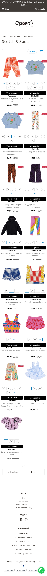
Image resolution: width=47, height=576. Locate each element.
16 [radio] (43, 242)
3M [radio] (3, 136)
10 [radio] (29, 88)
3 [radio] (19, 83)
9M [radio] (29, 388)
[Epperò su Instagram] (26, 520)
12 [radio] (35, 88)
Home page (23, 501)
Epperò (23, 561)
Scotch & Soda (15, 36)
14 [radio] (40, 88)
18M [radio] (9, 83)
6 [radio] (37, 83)
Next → (34, 472)
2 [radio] (14, 83)
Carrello (41, 9)
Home (4, 36)
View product (12, 93)
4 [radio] (8, 88)
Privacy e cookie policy (23, 508)
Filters (32, 51)
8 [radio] (42, 83)
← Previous (13, 472)
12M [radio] (3, 83)
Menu (7, 9)
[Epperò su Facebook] (21, 520)
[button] (41, 51)
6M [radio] (8, 136)
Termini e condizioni (23, 504)
